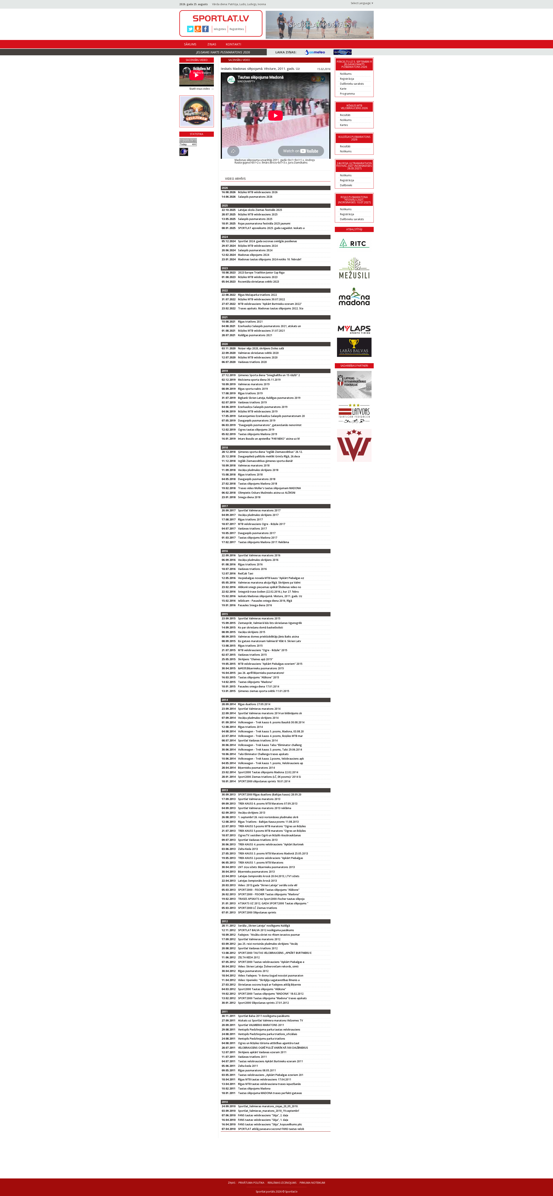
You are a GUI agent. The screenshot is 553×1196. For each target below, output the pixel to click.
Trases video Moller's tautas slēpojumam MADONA (269, 488)
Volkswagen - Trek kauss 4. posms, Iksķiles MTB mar (270, 736)
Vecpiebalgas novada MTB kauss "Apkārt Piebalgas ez (271, 578)
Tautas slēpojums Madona (254, 1088)
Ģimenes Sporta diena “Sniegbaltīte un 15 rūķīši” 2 (269, 375)
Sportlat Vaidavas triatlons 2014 (258, 740)
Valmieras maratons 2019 (254, 384)
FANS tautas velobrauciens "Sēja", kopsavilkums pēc (270, 1124)
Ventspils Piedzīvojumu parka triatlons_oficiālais (267, 1034)
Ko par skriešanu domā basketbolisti (260, 627)
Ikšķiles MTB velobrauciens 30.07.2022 (261, 299)
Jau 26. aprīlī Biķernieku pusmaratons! (261, 673)
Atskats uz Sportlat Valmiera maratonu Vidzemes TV (270, 1020)
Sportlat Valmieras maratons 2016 (259, 555)
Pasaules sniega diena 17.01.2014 (258, 686)
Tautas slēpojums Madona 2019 (257, 434)
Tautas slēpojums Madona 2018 (257, 483)
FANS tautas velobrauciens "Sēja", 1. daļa (263, 1120)
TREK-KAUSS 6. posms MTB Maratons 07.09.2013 (267, 803)
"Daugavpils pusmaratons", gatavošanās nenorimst (270, 425)
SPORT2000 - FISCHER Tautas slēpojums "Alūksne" (268, 890)
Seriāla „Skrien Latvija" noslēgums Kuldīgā (264, 925)
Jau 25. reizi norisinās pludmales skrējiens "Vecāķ (268, 944)
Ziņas (211, 44)
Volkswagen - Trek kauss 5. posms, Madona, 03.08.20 (271, 731)
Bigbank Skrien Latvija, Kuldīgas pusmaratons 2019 (269, 398)
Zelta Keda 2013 (248, 849)
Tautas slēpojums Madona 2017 (257, 537)
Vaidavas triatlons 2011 (252, 1057)
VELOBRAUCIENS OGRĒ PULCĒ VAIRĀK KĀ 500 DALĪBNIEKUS (273, 1048)
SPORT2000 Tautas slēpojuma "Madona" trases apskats (272, 998)
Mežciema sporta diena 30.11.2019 (259, 380)
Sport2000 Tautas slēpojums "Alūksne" (262, 989)
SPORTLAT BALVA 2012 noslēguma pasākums (266, 930)
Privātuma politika (251, 1183)
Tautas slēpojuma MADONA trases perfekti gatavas (270, 1093)
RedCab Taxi (245, 573)
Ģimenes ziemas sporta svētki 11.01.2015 (263, 691)
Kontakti (233, 44)
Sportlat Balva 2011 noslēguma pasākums (264, 1016)
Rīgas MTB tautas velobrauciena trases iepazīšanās (269, 1084)
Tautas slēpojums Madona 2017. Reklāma (263, 542)
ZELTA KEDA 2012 (249, 957)
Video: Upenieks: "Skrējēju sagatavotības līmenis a (269, 980)
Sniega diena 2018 (249, 497)
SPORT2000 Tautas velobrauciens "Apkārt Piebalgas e (271, 962)
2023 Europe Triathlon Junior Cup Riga (261, 272)
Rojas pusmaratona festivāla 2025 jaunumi (264, 223)
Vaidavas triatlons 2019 (252, 402)
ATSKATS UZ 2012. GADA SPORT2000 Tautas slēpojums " (273, 903)
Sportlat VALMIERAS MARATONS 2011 (261, 1025)
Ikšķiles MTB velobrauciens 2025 (258, 214)
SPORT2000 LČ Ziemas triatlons (257, 908)
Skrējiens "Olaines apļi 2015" (255, 659)
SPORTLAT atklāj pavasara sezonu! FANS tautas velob (271, 1129)
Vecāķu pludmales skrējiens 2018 (258, 470)
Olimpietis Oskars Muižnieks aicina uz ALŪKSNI (266, 493)
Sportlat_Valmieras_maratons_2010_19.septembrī (268, 1111)
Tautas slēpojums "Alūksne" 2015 (258, 677)
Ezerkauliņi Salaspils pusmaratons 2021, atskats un (269, 326)
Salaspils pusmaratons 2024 (255, 250)
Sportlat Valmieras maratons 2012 (259, 939)
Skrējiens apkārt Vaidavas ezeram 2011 (262, 1052)
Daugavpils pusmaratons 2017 (256, 533)
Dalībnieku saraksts (352, 84)
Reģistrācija (347, 79)
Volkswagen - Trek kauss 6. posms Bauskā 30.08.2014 (271, 722)
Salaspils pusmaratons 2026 (255, 197)
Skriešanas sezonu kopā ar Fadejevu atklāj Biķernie (269, 984)
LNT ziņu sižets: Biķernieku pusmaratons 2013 (266, 867)
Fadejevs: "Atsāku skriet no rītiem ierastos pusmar (269, 935)
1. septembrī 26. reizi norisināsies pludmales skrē (268, 817)
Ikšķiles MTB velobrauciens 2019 (258, 411)
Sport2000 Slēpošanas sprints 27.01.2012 (263, 1003)
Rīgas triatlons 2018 (250, 474)
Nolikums (345, 74)
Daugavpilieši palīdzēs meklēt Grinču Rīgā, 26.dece (269, 456)
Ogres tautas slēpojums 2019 (256, 429)
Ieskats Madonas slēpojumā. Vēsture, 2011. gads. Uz (270, 596)
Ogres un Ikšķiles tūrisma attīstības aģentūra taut (268, 1043)
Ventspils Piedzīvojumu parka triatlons (261, 1038)
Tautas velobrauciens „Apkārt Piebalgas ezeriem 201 (270, 1075)
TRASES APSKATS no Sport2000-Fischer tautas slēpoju (271, 899)
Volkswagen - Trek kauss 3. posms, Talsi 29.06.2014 (270, 749)
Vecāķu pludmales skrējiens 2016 (258, 560)
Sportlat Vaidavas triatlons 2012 (258, 948)
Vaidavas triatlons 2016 (252, 569)
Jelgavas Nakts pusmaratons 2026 (223, 52)
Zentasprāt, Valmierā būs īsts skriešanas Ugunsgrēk (270, 623)
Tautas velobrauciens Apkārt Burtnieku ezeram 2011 (270, 1061)
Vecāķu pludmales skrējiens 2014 (258, 718)
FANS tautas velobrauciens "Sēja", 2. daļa (263, 1115)
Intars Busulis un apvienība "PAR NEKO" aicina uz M (269, 439)
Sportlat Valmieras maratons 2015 (259, 618)
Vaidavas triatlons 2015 (252, 655)
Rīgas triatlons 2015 (250, 645)
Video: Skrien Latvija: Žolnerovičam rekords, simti (268, 966)
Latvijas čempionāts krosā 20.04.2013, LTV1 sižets (268, 876)
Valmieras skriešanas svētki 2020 (258, 353)
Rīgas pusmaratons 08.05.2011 (257, 1070)
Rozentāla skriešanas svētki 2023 (258, 281)
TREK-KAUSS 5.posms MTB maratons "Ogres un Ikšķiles (272, 826)
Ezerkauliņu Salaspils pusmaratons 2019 (263, 407)
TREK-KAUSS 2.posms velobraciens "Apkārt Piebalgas (270, 858)
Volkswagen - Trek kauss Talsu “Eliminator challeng (270, 745)
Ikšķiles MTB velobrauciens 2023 (258, 277)
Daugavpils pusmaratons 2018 (256, 479)
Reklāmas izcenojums (282, 1183)
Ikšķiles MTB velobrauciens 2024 (258, 246)
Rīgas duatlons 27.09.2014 (254, 704)
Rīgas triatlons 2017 (250, 519)
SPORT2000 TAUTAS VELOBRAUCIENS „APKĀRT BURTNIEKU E (274, 953)
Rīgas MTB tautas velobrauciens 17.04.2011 (264, 1079)
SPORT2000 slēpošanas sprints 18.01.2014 (264, 781)
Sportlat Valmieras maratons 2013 (259, 799)
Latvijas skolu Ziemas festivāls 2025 (260, 210)
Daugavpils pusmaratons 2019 (256, 420)
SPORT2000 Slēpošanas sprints (257, 912)
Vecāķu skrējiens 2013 (251, 812)
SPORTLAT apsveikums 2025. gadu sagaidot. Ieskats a (271, 228)
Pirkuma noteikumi (312, 1183)
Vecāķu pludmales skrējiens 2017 (258, 515)
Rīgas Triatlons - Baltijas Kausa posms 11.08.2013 (268, 822)
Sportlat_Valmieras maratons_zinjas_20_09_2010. (268, 1106)
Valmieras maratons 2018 (254, 465)
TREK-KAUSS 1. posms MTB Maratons (260, 862)
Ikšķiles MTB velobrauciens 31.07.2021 (261, 330)
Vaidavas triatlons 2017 (252, 528)
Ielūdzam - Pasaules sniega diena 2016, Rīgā (265, 601)
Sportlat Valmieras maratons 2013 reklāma (264, 808)
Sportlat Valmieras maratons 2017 (259, 510)
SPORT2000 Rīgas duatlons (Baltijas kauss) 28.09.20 (269, 794)
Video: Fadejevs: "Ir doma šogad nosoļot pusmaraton (270, 975)
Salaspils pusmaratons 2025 (255, 219)
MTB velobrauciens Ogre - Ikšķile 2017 (261, 524)
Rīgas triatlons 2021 (250, 321)
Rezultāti (345, 115)
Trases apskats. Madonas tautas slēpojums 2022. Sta (270, 308)
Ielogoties (220, 29)
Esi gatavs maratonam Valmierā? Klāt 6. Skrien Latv (269, 641)
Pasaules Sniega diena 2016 (255, 605)
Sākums (190, 44)
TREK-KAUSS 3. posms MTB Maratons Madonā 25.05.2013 (273, 853)
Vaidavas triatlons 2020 (252, 362)
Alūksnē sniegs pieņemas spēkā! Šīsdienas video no (269, 587)
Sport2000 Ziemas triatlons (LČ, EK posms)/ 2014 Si (269, 777)
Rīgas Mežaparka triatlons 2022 (257, 295)
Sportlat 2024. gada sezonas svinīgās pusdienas (267, 241)
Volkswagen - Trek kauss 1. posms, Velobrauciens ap (270, 763)
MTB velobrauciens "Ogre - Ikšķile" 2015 (262, 650)
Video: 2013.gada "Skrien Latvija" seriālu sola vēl (267, 885)
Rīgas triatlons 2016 (250, 564)
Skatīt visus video (199, 88)
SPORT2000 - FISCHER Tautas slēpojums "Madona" (269, 894)
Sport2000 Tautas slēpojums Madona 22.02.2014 (268, 772)
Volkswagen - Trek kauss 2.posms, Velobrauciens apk (271, 758)
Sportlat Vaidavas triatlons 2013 (258, 840)
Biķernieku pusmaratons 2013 (256, 871)
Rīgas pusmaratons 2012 (253, 971)
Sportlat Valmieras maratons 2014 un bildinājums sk (270, 713)
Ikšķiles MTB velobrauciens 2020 (258, 357)
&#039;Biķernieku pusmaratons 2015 (261, 668)
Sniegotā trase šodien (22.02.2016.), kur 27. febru (268, 591)
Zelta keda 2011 (248, 1066)
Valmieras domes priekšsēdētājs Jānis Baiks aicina (268, 636)
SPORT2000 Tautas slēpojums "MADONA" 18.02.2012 (271, 994)
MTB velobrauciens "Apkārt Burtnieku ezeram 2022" (270, 304)
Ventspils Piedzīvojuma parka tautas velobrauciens (269, 1029)
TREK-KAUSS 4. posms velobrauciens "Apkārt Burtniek (271, 844)
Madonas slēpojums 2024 (253, 255)
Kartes (344, 125)
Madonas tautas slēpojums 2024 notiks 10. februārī (269, 259)
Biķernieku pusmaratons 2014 (256, 768)
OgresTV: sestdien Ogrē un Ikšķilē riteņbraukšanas (269, 835)
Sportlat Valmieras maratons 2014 (259, 709)
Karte (343, 89)
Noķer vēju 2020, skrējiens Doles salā (261, 348)
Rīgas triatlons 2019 (250, 393)
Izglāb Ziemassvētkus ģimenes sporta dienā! (265, 461)
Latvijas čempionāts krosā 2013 (257, 881)
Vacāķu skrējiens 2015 (251, 632)
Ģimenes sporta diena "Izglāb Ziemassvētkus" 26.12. (270, 452)
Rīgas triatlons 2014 (250, 727)
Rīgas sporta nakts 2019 (253, 389)
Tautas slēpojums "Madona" (255, 682)
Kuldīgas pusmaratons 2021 (255, 335)
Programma (347, 93)
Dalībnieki (346, 185)
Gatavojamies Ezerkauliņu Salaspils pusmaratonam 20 (271, 416)
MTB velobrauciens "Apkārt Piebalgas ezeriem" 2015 (270, 664)
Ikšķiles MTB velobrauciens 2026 (258, 192)
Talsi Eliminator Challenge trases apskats (263, 754)
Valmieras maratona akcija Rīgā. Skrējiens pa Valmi (269, 582)
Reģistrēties (237, 29)
